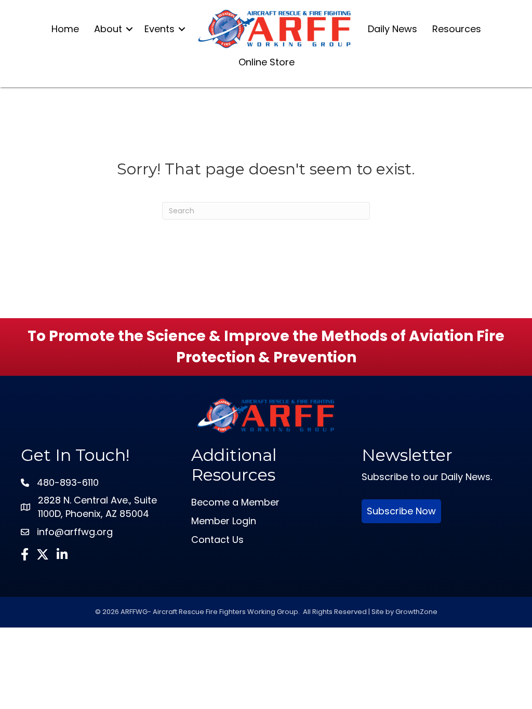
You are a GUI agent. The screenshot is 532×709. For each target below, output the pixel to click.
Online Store (266, 62)
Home (65, 28)
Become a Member (235, 502)
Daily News (392, 28)
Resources (456, 28)
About (108, 28)
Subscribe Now (401, 511)
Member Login (223, 520)
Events (159, 28)
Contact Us (217, 539)
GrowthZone (416, 612)
